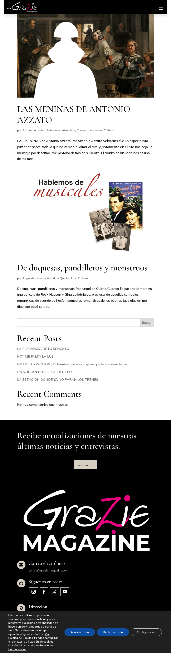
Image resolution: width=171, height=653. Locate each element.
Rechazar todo (113, 632)
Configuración (17, 649)
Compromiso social (89, 130)
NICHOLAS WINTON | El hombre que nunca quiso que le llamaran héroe (72, 364)
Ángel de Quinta (34, 278)
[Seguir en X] (54, 591)
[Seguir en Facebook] (44, 591)
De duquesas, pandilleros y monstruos (82, 267)
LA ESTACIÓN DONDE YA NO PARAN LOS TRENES (57, 379)
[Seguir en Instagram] (33, 591)
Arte (72, 130)
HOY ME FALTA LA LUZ (35, 356)
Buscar (147, 322)
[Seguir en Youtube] (64, 591)
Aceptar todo (80, 632)
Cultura (109, 130)
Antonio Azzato (33, 130)
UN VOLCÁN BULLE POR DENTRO (44, 372)
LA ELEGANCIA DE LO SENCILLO (43, 349)
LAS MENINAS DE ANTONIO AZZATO (73, 114)
